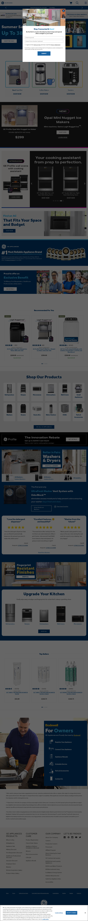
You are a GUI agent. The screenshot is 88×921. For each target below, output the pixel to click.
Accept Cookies (71, 912)
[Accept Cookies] (85, 913)
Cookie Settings (59, 912)
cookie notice (45, 919)
